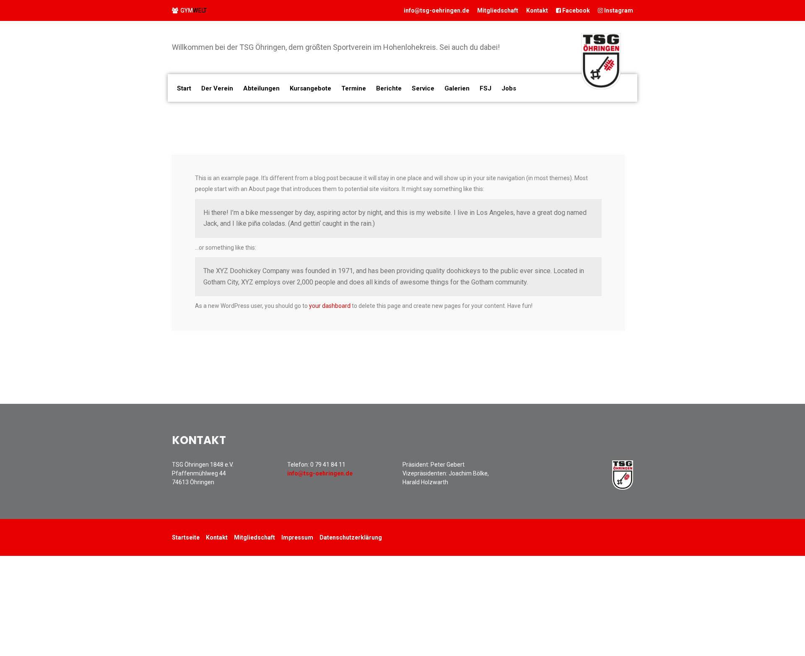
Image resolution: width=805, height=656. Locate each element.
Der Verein (217, 88)
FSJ (485, 88)
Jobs (508, 88)
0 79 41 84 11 (327, 464)
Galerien (457, 88)
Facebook (575, 10)
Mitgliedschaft (731, 641)
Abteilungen (261, 88)
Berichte (728, 602)
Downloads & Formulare (742, 629)
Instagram (618, 10)
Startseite (186, 537)
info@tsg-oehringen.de (436, 10)
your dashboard (330, 305)
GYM (193, 10)
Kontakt (537, 10)
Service (726, 616)
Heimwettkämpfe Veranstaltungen (754, 588)
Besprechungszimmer (741, 576)
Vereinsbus (728, 564)
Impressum (297, 537)
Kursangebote (310, 88)
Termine (353, 88)
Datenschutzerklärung (350, 537)
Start (184, 88)
